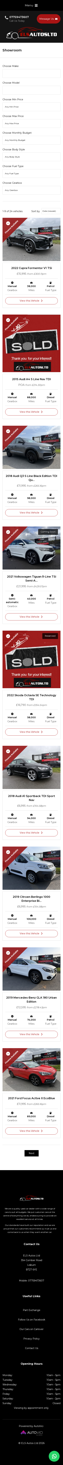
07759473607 (19, 17)
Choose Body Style (14, 149)
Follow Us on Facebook (31, 1319)
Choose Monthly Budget (17, 132)
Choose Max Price (13, 116)
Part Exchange (31, 1310)
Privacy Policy (31, 1338)
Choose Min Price (13, 99)
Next (31, 1153)
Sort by (35, 211)
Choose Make (11, 66)
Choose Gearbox (12, 182)
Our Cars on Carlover (31, 1329)
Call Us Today (17, 20)
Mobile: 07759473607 (31, 1280)
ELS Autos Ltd (31, 33)
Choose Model (11, 82)
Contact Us (31, 1348)
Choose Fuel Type (13, 166)
